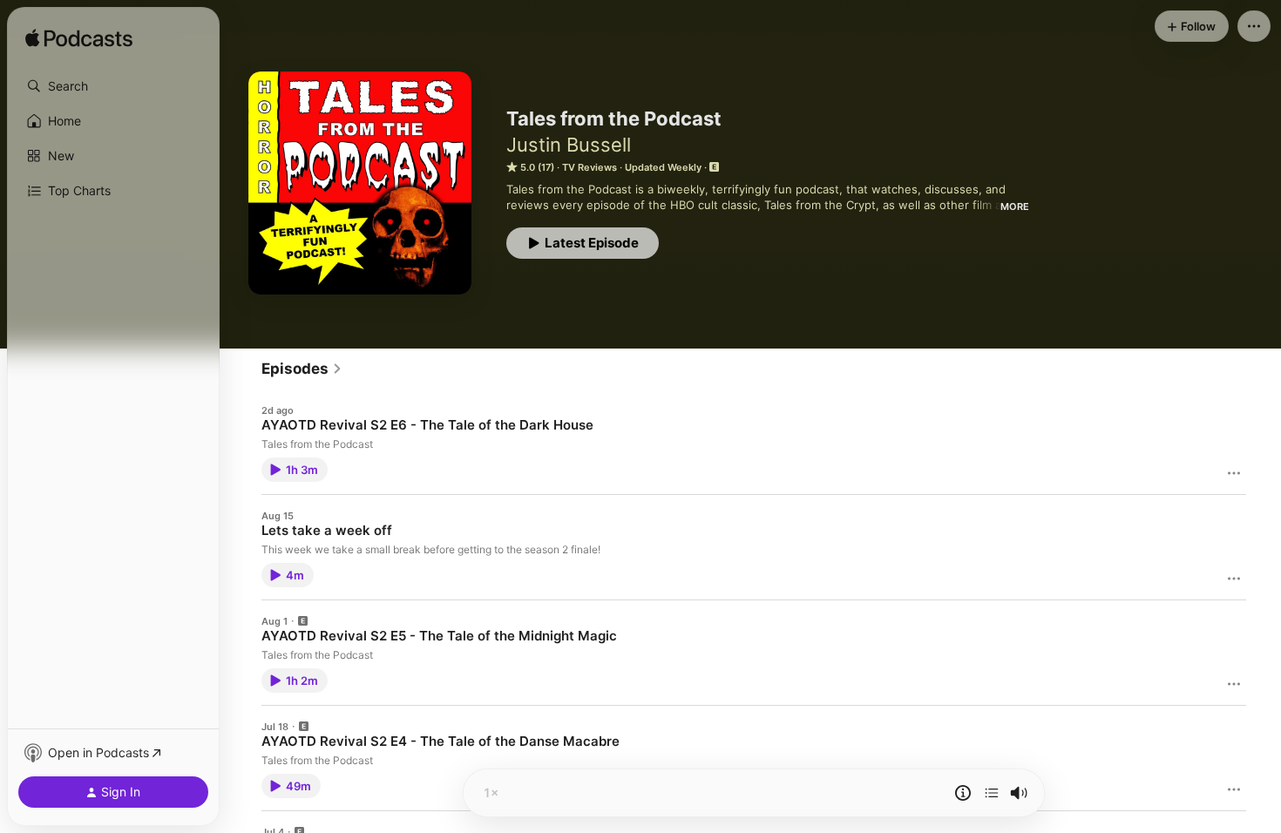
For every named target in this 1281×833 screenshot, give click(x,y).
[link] (301, 368)
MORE (1014, 206)
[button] (113, 86)
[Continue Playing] (991, 793)
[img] (78, 39)
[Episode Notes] (962, 793)
